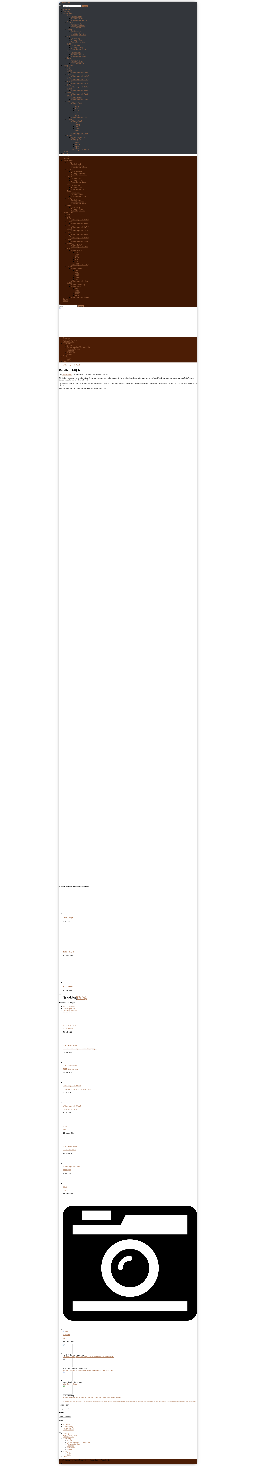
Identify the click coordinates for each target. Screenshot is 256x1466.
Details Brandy (76, 17)
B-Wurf (69, 69)
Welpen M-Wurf (76, 139)
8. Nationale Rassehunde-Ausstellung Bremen (74, 1401)
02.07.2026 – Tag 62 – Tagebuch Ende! (77, 1089)
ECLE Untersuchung (70, 1069)
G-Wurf (69, 85)
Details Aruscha (76, 24)
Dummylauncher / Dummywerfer (78, 347)
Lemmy (77, 125)
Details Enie (75, 38)
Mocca (77, 144)
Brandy (69, 15)
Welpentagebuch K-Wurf (79, 117)
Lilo (76, 123)
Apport (69, 345)
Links (65, 361)
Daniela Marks (67, 375)
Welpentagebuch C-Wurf (79, 72)
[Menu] (60, 5)
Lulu (76, 132)
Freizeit (69, 358)
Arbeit (65, 356)
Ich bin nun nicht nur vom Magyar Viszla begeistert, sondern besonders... (88, 1370)
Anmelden (66, 1424)
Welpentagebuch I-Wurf (79, 94)
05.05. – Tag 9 (68, 917)
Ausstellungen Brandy (79, 20)
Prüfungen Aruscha (78, 26)
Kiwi (76, 105)
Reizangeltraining (73, 349)
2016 (87, 1401)
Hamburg (156, 1401)
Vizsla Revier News (70, 340)
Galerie (65, 152)
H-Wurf (69, 89)
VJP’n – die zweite (69, 1150)
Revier (168, 1401)
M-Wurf (69, 135)
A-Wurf (69, 67)
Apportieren (99, 1401)
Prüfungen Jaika (77, 62)
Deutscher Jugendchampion (131, 1401)
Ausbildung (67, 343)
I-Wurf (69, 92)
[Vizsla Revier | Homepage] (64, 2)
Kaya (77, 116)
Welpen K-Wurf (76, 103)
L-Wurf (69, 119)
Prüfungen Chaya (77, 33)
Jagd (68, 360)
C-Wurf (69, 71)
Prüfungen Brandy (77, 18)
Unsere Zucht (68, 65)
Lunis (77, 130)
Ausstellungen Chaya (78, 35)
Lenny (77, 128)
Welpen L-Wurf (76, 121)
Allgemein (66, 1335)
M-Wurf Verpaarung (78, 137)
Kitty (76, 112)
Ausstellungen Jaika (78, 63)
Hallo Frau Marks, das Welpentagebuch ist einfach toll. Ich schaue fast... (88, 1357)
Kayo (77, 107)
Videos (69, 354)
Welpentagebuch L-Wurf (79, 134)
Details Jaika (75, 60)
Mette (77, 143)
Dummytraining (147, 1401)
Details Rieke (76, 53)
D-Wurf (69, 74)
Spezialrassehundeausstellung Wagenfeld (180, 1401)
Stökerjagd (193, 1401)
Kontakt (65, 153)
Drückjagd (140, 1401)
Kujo (76, 114)
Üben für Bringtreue (70, 1384)
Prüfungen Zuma (77, 47)
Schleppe (70, 351)
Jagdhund (164, 1401)
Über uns (66, 11)
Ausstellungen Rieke (78, 56)
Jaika (69, 58)
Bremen (114, 1401)
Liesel (77, 126)
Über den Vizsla (68, 342)
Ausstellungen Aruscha (79, 27)
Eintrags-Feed (68, 1426)
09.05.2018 (67, 1170)
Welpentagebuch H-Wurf (79, 90)
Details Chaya (76, 31)
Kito (76, 108)
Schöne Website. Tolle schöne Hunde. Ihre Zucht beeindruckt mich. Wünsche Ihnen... (93, 1397)
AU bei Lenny (68, 1029)
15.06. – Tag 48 (68, 952)
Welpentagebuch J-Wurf (79, 99)
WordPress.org (68, 1430)
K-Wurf (69, 101)
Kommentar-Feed (69, 1428)
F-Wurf (69, 81)
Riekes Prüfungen (77, 54)
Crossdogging (120, 1401)
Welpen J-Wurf (76, 98)
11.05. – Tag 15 (68, 986)
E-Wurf (69, 78)
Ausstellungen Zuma (78, 49)
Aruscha (70, 22)
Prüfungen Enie (76, 40)
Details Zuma (75, 45)
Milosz (77, 148)
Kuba (77, 110)
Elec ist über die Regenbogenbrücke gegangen (79, 1049)
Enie (68, 36)
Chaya (69, 29)
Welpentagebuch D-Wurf (79, 76)
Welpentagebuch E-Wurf (79, 80)
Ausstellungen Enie (78, 42)
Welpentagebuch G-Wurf (79, 87)
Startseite (66, 9)
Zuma (69, 44)
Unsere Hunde (68, 13)
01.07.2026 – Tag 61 (70, 1109)
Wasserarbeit (71, 352)
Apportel (94, 1401)
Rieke (69, 51)
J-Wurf (69, 96)
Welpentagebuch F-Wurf (79, 83)
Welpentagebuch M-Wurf (80, 150)
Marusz (77, 146)
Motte (77, 141)
